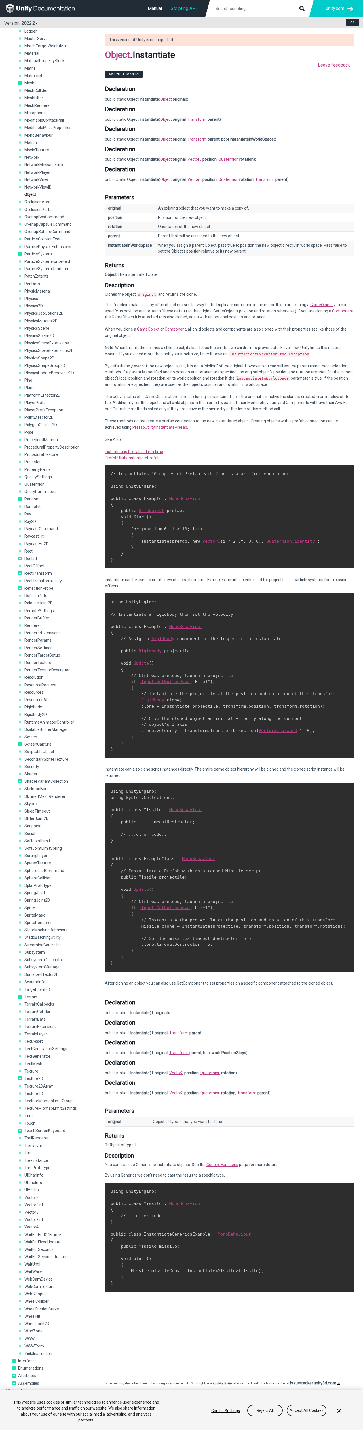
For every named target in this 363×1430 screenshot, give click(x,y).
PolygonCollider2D (40, 424)
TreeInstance (36, 1160)
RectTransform (38, 573)
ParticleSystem (38, 254)
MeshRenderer (37, 105)
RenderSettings (38, 648)
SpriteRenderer (38, 922)
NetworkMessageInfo (43, 164)
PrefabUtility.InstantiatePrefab (159, 427)
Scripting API (184, 8)
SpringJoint (34, 892)
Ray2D (30, 521)
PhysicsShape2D (39, 358)
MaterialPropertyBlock (44, 60)
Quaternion (34, 484)
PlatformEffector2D (42, 395)
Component (342, 311)
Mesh (29, 83)
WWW (29, 1338)
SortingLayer (35, 855)
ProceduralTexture (41, 454)
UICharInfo (33, 1175)
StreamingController (42, 945)
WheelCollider (36, 1301)
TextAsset (33, 1041)
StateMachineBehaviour (46, 930)
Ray (27, 514)
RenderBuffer (36, 618)
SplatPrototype (38, 885)
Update (141, 663)
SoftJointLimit (37, 841)
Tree (28, 1152)
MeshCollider (36, 90)
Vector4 (31, 1227)
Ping (28, 380)
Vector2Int (33, 1205)
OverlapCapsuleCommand (48, 224)
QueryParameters (40, 491)
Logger (30, 31)
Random (32, 499)
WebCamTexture (39, 1286)
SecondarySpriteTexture (46, 759)
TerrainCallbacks (39, 1004)
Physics (31, 298)
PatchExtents (36, 276)
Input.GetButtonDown (165, 681)
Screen (30, 737)
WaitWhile (33, 1272)
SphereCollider (37, 878)
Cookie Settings (225, 1410)
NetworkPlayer (37, 172)
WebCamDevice (38, 1279)
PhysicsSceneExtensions (46, 343)
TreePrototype (37, 1167)
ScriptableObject (39, 751)
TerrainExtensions (40, 1026)
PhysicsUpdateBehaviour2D (49, 373)
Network (31, 157)
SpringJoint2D (37, 900)
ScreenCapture (38, 744)
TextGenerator (37, 1056)
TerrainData (35, 1019)
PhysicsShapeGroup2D (44, 365)
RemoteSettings (39, 610)
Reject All (265, 1410)
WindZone (33, 1331)
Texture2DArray (38, 1086)
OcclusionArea (37, 202)
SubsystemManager (42, 967)
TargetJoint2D (37, 989)
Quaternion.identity (290, 541)
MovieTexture (36, 150)
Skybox (30, 803)
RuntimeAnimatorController (49, 722)
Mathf (29, 68)
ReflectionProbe (38, 588)
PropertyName (37, 469)
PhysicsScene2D (39, 335)
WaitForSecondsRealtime (47, 1257)
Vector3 (31, 1212)
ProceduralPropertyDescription (52, 447)
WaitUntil (32, 1264)
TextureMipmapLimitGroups (49, 1101)
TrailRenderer (36, 1138)
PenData (32, 284)
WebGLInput (35, 1294)
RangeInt (32, 506)
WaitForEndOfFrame (42, 1234)
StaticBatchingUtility (42, 937)
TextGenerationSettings (45, 1048)
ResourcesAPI (37, 699)
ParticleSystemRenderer (46, 268)
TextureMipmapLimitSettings (50, 1108)
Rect (28, 551)
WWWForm (34, 1346)
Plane (29, 387)
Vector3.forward (278, 730)
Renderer (32, 625)
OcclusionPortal (38, 209)
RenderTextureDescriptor (47, 670)
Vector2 (31, 1197)
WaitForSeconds (39, 1249)
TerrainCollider (37, 1011)
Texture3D (33, 1093)
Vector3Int (33, 1219)
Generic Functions (222, 1164)
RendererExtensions (42, 633)
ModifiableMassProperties (47, 127)
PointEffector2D (39, 417)
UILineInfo (33, 1182)
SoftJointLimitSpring (43, 848)
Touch (29, 1123)
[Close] (339, 1410)
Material (31, 53)
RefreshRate (35, 595)
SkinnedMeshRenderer (45, 796)
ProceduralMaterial (41, 439)
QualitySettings (38, 477)
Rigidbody (33, 707)
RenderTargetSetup (42, 655)
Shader (30, 774)
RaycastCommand (41, 528)
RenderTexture (37, 662)
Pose (28, 432)
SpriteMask (34, 915)
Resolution (33, 677)
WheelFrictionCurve (41, 1309)
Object (30, 194)
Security (31, 766)
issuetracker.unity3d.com (313, 1382)
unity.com (335, 8)
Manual (155, 8)
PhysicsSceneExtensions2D (49, 350)
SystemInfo (34, 982)
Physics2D (33, 306)
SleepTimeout (37, 811)
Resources (33, 692)
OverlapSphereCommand (47, 231)
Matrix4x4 (33, 75)
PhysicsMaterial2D (41, 321)
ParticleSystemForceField (47, 261)
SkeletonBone (37, 788)
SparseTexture (37, 863)
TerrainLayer (35, 1034)
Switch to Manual (124, 74)
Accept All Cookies (307, 1410)
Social (29, 833)
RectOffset (34, 566)
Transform (34, 1145)
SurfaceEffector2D (41, 974)
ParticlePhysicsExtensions (47, 246)
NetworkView (36, 179)
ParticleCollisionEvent (43, 239)
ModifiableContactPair (44, 120)
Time (29, 1115)
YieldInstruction (38, 1353)
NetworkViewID (38, 187)
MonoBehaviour (38, 135)
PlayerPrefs (35, 402)
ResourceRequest (40, 685)
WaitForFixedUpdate (42, 1242)
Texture (31, 1071)
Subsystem (34, 952)
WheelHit (32, 1316)
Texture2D (33, 1078)
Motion (30, 142)
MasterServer (36, 38)
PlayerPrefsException (43, 410)
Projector (32, 462)
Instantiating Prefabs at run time (134, 451)
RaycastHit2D (36, 543)
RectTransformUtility (43, 581)
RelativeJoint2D (38, 603)
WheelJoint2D (36, 1323)
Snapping (32, 826)
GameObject (321, 304)
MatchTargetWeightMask (47, 46)
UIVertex (32, 1190)
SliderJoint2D (36, 818)
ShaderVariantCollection (46, 781)
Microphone (35, 113)
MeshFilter (33, 98)
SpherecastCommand (44, 870)
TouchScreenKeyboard (44, 1130)
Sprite (29, 908)
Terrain (30, 997)
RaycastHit (34, 536)
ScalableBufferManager (46, 729)
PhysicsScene (36, 328)
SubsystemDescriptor (43, 959)
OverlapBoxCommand (44, 217)
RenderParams (38, 640)
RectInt (30, 558)
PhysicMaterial (37, 291)
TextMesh (33, 1063)
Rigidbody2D (35, 714)
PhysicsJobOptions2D (44, 313)
